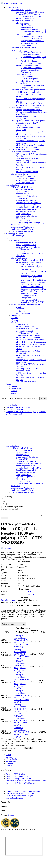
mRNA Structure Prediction (25, 149)
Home (8, 403)
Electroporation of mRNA (26, 242)
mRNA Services (12, 7)
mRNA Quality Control (25, 18)
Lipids (18, 307)
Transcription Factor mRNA (27, 196)
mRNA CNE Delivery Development (30, 340)
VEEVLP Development (30, 81)
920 (29, 592)
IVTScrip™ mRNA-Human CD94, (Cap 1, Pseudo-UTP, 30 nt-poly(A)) (21, 653)
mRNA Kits (15, 225)
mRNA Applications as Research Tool (30, 260)
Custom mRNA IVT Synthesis (28, 14)
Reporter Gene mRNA (24, 189)
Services (9, 757)
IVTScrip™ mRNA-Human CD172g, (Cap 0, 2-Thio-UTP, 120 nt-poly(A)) (22, 732)
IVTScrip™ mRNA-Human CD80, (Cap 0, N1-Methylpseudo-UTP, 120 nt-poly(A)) (21, 666)
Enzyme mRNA (22, 198)
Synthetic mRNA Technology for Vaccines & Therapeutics (34, 283)
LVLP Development (28, 76)
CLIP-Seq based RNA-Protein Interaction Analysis (28, 159)
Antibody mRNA (22, 194)
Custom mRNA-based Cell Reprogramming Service (26, 781)
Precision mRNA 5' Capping (27, 329)
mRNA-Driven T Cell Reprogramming (31, 342)
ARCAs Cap (26, 25)
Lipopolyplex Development (31, 68)
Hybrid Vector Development (27, 65)
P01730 (31, 594)
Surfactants (20, 309)
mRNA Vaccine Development (27, 147)
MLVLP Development (29, 79)
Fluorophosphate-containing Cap (33, 30)
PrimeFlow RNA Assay (25, 178)
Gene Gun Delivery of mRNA (28, 247)
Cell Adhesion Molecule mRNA (28, 207)
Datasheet (7, 548)
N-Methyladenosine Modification (29, 44)
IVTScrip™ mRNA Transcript (23, 187)
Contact (9, 766)
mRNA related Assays (19, 174)
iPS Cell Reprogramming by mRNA (30, 105)
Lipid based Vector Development (28, 52)
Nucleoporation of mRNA (26, 245)
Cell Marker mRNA (23, 220)
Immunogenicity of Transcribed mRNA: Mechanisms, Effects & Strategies (34, 278)
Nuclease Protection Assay (26, 176)
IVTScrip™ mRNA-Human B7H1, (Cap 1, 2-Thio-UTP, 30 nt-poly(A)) (21, 720)
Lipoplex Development (30, 54)
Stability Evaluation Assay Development (26, 117)
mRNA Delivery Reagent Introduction (26, 304)
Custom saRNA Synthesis (31, 16)
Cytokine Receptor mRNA (26, 216)
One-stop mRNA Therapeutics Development (23, 791)
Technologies (16, 240)
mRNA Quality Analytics (25, 326)
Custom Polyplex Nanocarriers (28, 335)
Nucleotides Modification (25, 34)
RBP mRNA (21, 218)
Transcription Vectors (22, 231)
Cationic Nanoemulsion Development (30, 71)
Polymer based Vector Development (30, 59)
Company (10, 384)
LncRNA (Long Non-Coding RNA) (30, 222)
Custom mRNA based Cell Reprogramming (28, 90)
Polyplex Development (30, 61)
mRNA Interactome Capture (27, 172)
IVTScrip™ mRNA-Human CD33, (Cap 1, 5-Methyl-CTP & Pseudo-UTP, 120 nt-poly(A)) (21, 641)
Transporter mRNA (23, 214)
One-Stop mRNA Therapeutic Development (28, 121)
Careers (14, 391)
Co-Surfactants (21, 311)
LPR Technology (17, 236)
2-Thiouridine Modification (31, 38)
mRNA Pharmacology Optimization (30, 145)
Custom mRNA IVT (24, 324)
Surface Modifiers (23, 313)
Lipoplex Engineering (24, 331)
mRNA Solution (17, 322)
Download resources (9, 600)
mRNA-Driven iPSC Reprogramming (30, 344)
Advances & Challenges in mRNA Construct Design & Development (31, 267)
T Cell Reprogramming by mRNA (29, 92)
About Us (14, 386)
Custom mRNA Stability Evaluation (25, 107)
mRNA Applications (19, 258)
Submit (4, 518)
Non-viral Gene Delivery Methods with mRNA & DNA (32, 301)
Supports (9, 238)
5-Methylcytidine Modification (32, 41)
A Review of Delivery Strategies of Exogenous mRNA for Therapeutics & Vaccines (33, 289)
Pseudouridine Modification (31, 36)
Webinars (14, 320)
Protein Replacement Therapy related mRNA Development (30, 133)
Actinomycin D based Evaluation (29, 110)
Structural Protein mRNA (26, 211)
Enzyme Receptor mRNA (26, 200)
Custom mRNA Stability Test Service (20, 783)
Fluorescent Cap (27, 27)
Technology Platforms (14, 234)
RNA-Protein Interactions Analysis (19, 796)
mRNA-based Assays (14, 798)
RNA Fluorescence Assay (26, 180)
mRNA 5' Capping (23, 23)
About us (9, 763)
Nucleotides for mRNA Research (24, 229)
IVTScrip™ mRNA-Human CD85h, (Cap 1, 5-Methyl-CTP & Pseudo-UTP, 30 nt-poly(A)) (21, 696)
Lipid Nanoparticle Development (33, 57)
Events (13, 393)
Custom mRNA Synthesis (21, 10)
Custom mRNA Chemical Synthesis (30, 12)
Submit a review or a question (13, 624)
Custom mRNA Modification (22, 21)
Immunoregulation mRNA (26, 205)
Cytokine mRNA (22, 191)
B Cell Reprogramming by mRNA (29, 103)
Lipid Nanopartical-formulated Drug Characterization (32, 86)
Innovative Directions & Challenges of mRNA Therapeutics (30, 295)
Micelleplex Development (31, 63)
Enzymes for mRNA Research (22, 227)
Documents (15, 315)
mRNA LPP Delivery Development (29, 338)
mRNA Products (12, 185)
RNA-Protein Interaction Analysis (24, 152)
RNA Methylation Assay (25, 183)
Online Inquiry (16, 388)
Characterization (22, 83)
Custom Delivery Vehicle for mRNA (20, 778)
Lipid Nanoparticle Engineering (28, 333)
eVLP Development (23, 74)
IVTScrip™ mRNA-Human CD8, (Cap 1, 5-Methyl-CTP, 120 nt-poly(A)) (20, 708)
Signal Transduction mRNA (27, 209)
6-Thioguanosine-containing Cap (33, 32)
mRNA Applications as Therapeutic (29, 262)
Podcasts (14, 318)
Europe (11, 815)
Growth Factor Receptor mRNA (28, 203)
